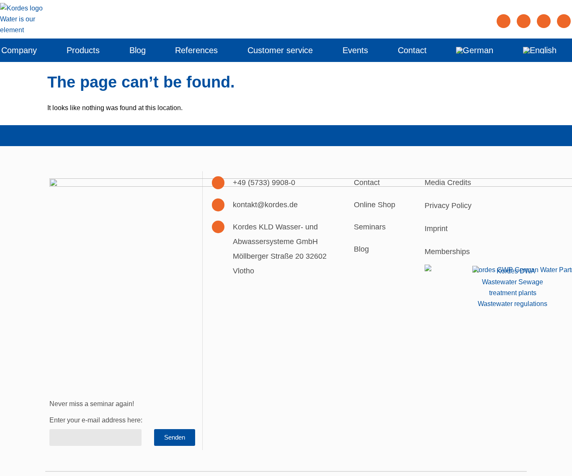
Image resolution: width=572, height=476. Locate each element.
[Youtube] (564, 21)
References (196, 50)
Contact (412, 50)
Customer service (280, 50)
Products (83, 50)
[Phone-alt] (218, 182)
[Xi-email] (218, 204)
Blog (137, 50)
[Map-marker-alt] (218, 227)
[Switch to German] (474, 50)
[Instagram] (544, 21)
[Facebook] (524, 21)
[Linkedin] (503, 21)
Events (355, 50)
